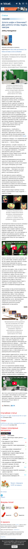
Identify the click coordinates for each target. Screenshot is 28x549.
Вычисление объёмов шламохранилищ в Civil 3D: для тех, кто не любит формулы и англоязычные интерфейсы (13, 458)
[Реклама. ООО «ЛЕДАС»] (14, 9)
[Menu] (1, 3)
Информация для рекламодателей (8, 539)
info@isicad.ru (16, 529)
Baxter (24, 136)
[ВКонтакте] (11, 405)
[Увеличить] (14, 77)
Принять (14, 546)
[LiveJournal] (14, 405)
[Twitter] (13, 405)
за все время (10, 435)
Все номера (4, 491)
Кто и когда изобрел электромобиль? (11, 449)
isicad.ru (17, 524)
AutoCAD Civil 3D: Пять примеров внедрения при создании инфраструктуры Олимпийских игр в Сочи (13, 453)
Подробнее (3, 536)
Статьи (5, 15)
